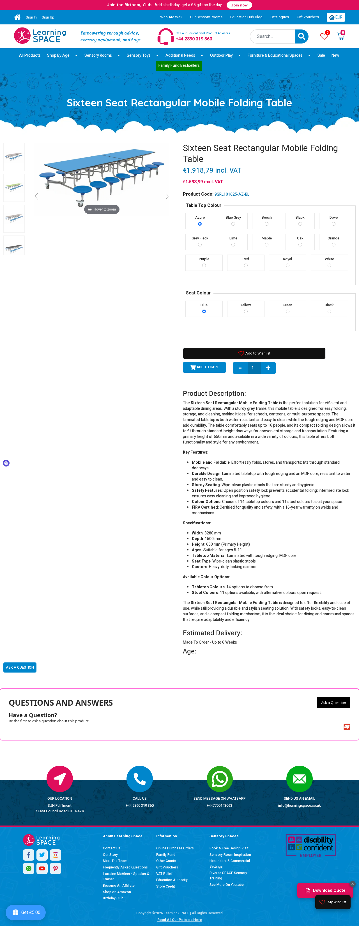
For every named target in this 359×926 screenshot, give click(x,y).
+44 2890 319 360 (140, 805)
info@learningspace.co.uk (299, 805)
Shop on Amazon (117, 892)
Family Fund (165, 854)
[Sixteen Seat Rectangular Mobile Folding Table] (40, 35)
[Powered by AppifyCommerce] (347, 727)
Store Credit (165, 886)
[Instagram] (55, 855)
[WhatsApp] (28, 868)
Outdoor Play (221, 55)
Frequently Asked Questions (125, 867)
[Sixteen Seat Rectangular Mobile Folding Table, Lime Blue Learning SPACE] (14, 188)
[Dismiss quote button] (352, 884)
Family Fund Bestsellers (179, 65)
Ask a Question (333, 702)
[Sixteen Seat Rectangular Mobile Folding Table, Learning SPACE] (14, 157)
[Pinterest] (55, 868)
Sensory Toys (139, 55)
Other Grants (166, 860)
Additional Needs (180, 55)
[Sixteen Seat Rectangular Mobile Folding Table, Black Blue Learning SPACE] (14, 249)
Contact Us (112, 848)
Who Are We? (171, 17)
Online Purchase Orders (175, 848)
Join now (239, 5)
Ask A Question (20, 667)
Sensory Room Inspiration (230, 854)
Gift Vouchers (308, 17)
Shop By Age (58, 55)
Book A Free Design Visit (229, 848)
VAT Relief (164, 873)
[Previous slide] (36, 196)
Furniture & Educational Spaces (275, 55)
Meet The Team (115, 860)
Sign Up (48, 17)
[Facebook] (28, 855)
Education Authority (172, 879)
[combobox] (272, 36)
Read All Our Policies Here (179, 919)
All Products (30, 55)
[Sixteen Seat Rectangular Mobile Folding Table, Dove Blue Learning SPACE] (14, 219)
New (335, 55)
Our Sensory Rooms (206, 17)
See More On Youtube (227, 884)
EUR (338, 17)
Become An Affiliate (119, 885)
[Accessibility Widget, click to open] (6, 463)
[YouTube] (42, 868)
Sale (321, 55)
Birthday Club (113, 898)
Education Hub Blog (246, 17)
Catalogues (279, 17)
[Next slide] (167, 196)
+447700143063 (219, 805)
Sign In (31, 17)
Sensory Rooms (98, 55)
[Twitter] (42, 855)
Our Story (110, 854)
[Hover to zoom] (101, 179)
